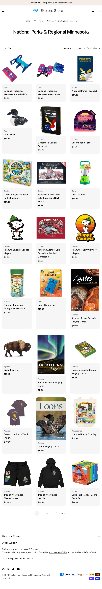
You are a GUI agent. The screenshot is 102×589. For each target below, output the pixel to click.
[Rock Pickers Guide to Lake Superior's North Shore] (51, 172)
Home (27, 21)
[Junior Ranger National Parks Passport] (17, 172)
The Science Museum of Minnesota (25, 575)
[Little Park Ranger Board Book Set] (85, 473)
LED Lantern (78, 194)
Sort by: (81, 48)
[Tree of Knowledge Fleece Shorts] (17, 473)
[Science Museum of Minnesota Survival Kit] (17, 69)
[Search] (93, 10)
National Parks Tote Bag (84, 434)
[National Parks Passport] (85, 69)
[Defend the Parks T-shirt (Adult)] (17, 412)
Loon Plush (10, 134)
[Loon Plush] (17, 117)
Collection (38, 21)
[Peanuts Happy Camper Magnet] (85, 228)
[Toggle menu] (2, 10)
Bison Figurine (11, 370)
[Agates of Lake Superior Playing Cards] (85, 289)
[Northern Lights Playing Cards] (51, 354)
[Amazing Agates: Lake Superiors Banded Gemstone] (51, 228)
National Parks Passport (84, 90)
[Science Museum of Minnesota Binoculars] (51, 69)
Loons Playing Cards (48, 446)
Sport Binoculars (46, 305)
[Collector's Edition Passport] (51, 121)
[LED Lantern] (85, 172)
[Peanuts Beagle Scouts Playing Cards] (85, 348)
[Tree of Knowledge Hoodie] (51, 473)
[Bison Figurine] (17, 348)
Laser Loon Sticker (81, 142)
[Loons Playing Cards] (51, 418)
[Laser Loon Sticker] (85, 121)
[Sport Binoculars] (51, 283)
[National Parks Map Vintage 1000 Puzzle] (17, 283)
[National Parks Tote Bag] (85, 412)
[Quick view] (28, 59)
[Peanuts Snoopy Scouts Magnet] (17, 228)
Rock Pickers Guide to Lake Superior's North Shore (49, 198)
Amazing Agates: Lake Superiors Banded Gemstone (49, 253)
